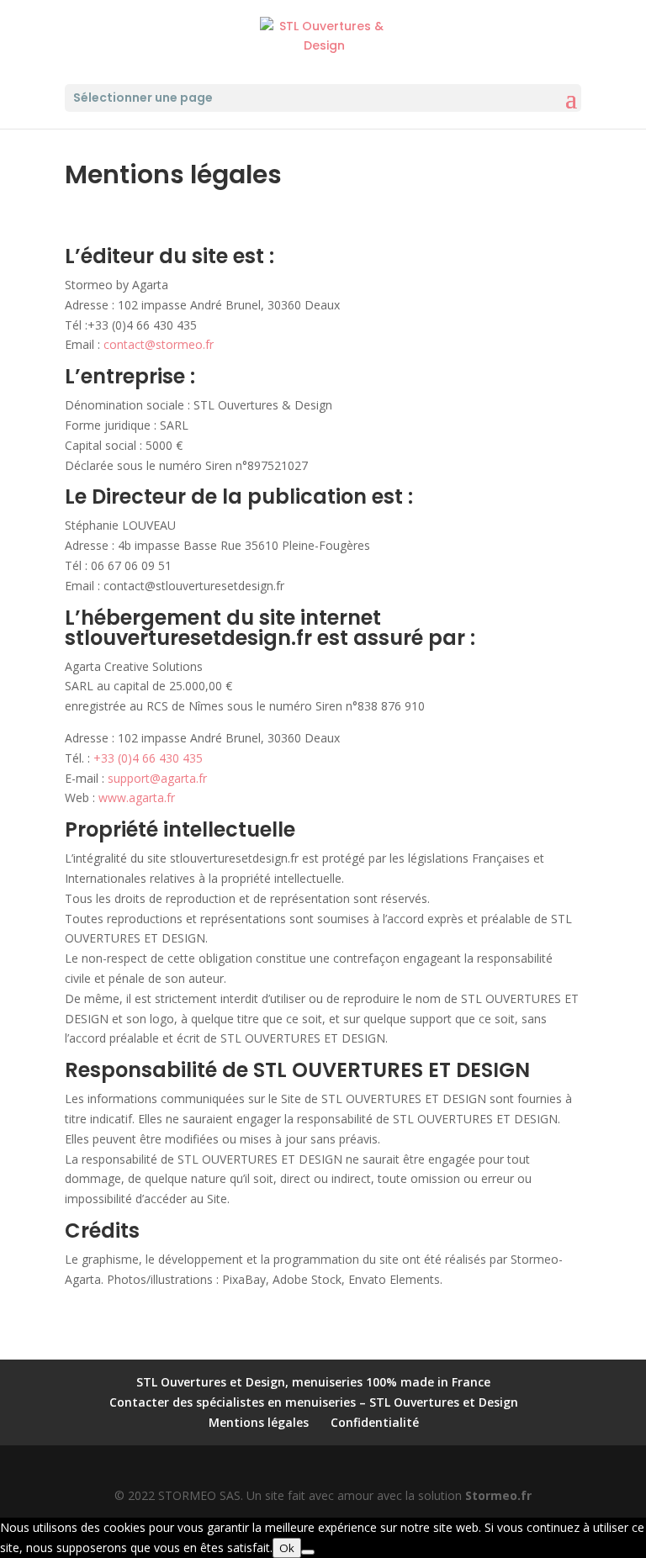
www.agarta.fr (135, 797)
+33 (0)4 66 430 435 (148, 758)
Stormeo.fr (498, 1495)
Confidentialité (375, 1422)
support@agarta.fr (157, 778)
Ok (286, 1547)
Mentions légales (259, 1422)
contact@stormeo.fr (158, 344)
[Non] (308, 1552)
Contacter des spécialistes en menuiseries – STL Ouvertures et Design (313, 1402)
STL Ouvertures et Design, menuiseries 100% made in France (313, 1382)
